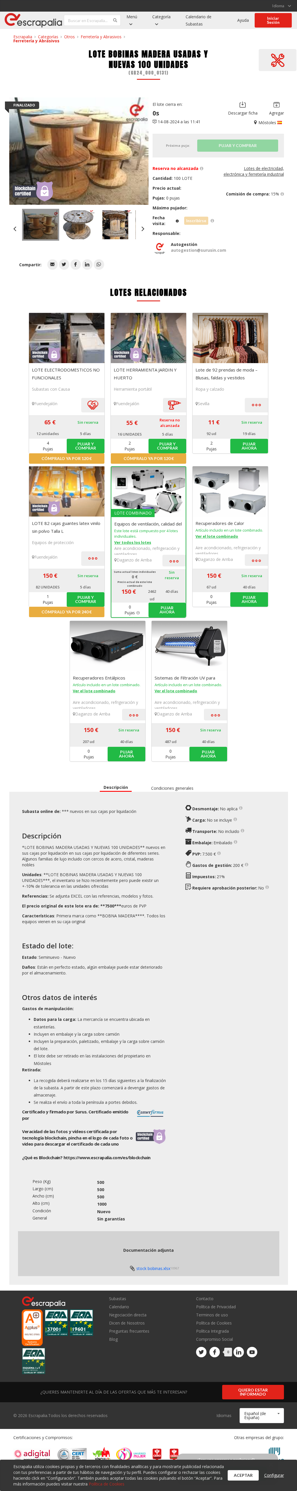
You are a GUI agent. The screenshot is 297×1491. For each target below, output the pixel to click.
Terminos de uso (212, 1315)
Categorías (48, 36)
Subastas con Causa (51, 389)
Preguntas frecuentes (129, 1331)
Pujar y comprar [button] (85, 445)
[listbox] (281, 5)
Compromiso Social (214, 1339)
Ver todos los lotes (132, 542)
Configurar (274, 1475)
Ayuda (243, 20)
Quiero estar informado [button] (253, 1391)
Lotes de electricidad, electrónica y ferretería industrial (254, 171)
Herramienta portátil (133, 389)
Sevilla (203, 403)
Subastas (117, 1298)
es (107, 1157)
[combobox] (262, 1415)
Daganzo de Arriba (134, 560)
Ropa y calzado (209, 389)
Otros (69, 36)
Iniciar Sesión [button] (273, 20)
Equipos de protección (53, 542)
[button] (52, 264)
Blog (113, 1339)
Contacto (204, 1298)
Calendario (119, 1306)
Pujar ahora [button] (249, 445)
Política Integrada (212, 1331)
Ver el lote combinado (216, 536)
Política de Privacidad (216, 1306)
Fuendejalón (45, 403)
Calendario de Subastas (198, 20)
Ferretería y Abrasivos (101, 36)
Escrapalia (22, 36)
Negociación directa (127, 1315)
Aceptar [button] (243, 1475)
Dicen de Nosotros (127, 1323)
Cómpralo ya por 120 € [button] (66, 458)
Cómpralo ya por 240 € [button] (66, 611)
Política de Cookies (214, 1323)
